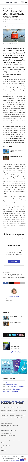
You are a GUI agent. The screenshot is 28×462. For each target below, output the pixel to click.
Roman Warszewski (9, 25)
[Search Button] (26, 2)
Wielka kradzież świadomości (11, 384)
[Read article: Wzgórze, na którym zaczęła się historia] (6, 151)
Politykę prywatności (14, 460)
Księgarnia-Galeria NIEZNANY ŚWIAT (8, 430)
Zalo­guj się (7, 238)
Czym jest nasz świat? (15, 388)
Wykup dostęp (14, 261)
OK (22, 460)
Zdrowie (10, 8)
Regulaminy (3, 447)
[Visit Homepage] (11, 2)
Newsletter (3, 450)
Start (3, 8)
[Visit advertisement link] (14, 366)
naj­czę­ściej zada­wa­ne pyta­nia (12, 250)
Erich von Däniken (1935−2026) (17, 386)
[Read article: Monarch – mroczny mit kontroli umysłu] (6, 158)
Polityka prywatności (5, 445)
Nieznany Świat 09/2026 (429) (16, 316)
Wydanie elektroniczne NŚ (6, 453)
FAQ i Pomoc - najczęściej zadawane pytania (10, 440)
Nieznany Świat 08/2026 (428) (16, 322)
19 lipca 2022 (13, 348)
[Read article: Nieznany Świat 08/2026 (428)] (6, 324)
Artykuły (6, 8)
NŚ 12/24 (7, 272)
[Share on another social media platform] (22, 283)
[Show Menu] (2, 2)
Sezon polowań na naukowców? (12, 382)
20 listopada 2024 (18, 25)
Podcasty (13, 343)
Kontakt (2, 442)
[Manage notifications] (25, 459)
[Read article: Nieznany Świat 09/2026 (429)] (6, 318)
